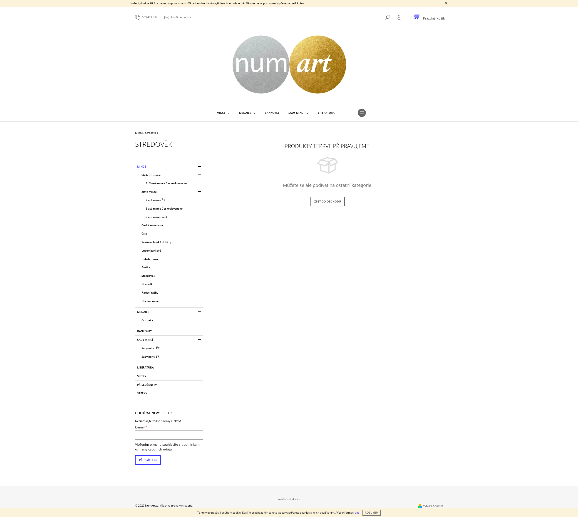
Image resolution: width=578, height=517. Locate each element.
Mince (141, 166)
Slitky (141, 376)
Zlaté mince (149, 192)
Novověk (147, 284)
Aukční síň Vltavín (289, 499)
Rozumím (371, 513)
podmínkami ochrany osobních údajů (168, 446)
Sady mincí (145, 340)
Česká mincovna (152, 225)
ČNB (144, 234)
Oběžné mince (150, 301)
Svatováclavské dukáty (156, 242)
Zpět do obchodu (327, 201)
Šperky (142, 393)
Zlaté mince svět (156, 217)
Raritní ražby (149, 292)
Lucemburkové (151, 250)
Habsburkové (150, 259)
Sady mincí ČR (150, 348)
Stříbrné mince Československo (166, 183)
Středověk (148, 276)
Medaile (143, 312)
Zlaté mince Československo (164, 208)
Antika (145, 267)
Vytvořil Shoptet (433, 506)
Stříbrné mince (151, 175)
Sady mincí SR (150, 357)
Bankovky (144, 331)
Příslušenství (147, 385)
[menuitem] (223, 113)
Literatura (145, 367)
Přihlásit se (148, 460)
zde (357, 513)
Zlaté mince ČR (155, 200)
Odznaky (147, 320)
